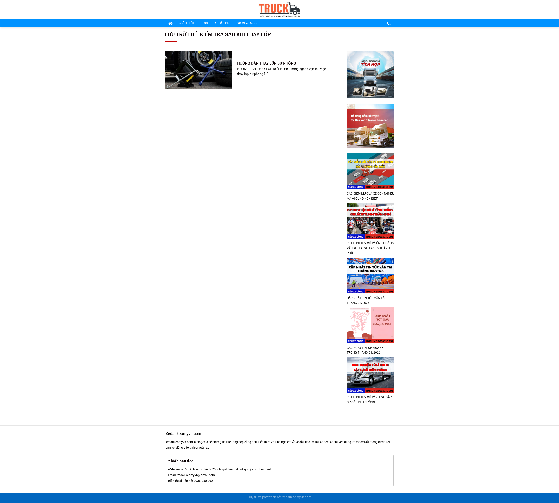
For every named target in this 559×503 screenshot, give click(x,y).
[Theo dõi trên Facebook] (379, 9)
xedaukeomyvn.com (296, 497)
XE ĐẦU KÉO (222, 23)
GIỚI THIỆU (186, 23)
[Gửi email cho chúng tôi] (385, 9)
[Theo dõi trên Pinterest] (391, 9)
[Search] (389, 23)
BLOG (204, 23)
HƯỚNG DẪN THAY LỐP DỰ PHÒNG (266, 63)
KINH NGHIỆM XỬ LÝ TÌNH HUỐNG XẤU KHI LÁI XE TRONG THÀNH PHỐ (370, 248)
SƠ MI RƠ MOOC (247, 23)
